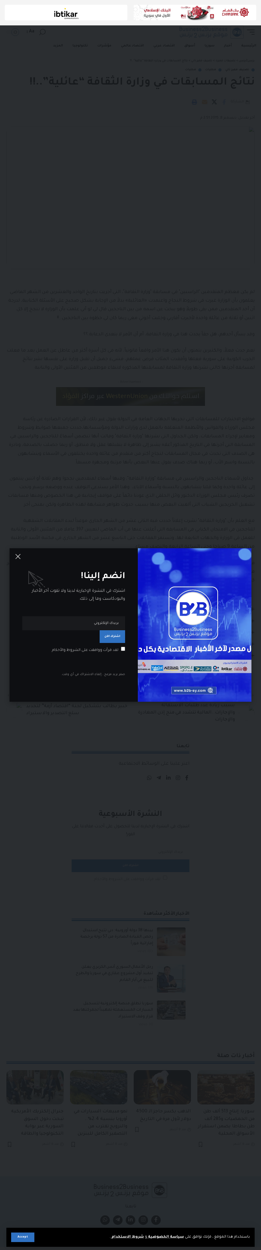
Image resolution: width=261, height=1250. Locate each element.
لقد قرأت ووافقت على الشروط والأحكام (85, 650)
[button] (22, 1237)
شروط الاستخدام (127, 1237)
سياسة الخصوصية (165, 1237)
